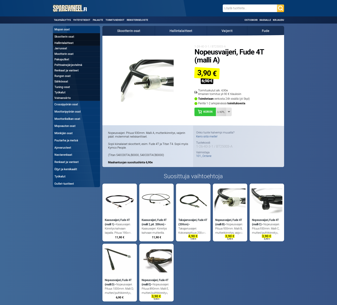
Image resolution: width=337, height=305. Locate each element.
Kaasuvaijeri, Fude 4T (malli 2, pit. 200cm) (154, 222)
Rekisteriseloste (137, 20)
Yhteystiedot (81, 20)
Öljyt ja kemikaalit (65, 169)
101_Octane (203, 156)
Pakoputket (61, 59)
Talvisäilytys (62, 20)
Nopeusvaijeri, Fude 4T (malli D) (118, 282)
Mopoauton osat (64, 126)
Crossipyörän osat (66, 104)
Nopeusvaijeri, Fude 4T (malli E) (155, 282)
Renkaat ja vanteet (66, 70)
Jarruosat (60, 48)
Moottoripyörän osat (67, 111)
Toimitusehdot (114, 20)
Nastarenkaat (63, 154)
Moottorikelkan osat (67, 118)
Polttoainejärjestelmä (68, 65)
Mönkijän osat (63, 133)
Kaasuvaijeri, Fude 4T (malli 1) (117, 222)
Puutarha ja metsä (66, 140)
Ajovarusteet (62, 147)
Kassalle (265, 20)
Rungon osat (62, 76)
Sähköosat (61, 81)
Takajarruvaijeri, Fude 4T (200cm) (192, 222)
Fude (265, 31)
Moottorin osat (63, 54)
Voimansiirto (62, 98)
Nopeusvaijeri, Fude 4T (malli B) (228, 222)
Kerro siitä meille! (206, 136)
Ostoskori (251, 20)
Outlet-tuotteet (64, 183)
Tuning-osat (62, 87)
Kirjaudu (278, 20)
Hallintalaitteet (63, 43)
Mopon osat (62, 29)
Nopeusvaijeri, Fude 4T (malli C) (265, 222)
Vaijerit (227, 31)
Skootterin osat (64, 36)
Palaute (98, 20)
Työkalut (59, 92)
